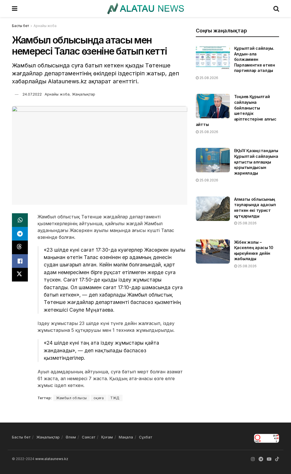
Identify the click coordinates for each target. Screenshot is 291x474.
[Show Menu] (14, 8)
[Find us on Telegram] (261, 459)
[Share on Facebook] (20, 261)
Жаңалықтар (83, 94)
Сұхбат (145, 437)
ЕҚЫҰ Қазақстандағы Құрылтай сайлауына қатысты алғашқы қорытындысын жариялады (256, 161)
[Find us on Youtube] (269, 459)
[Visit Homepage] (145, 8)
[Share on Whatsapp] (20, 220)
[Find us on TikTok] (277, 459)
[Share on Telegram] (20, 234)
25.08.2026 (208, 78)
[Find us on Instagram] (253, 459)
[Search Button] (276, 8)
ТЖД (115, 398)
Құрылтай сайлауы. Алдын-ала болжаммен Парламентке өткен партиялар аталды (254, 59)
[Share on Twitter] (20, 274)
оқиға (98, 398)
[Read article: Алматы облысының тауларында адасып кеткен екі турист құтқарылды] (213, 208)
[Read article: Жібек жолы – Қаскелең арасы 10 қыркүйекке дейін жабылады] (213, 251)
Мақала (126, 437)
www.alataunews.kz (51, 459)
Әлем (71, 437)
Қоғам (107, 437)
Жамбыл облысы (71, 398)
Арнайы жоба (45, 26)
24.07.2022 (32, 94)
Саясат (88, 437)
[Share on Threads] (20, 247)
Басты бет (20, 26)
